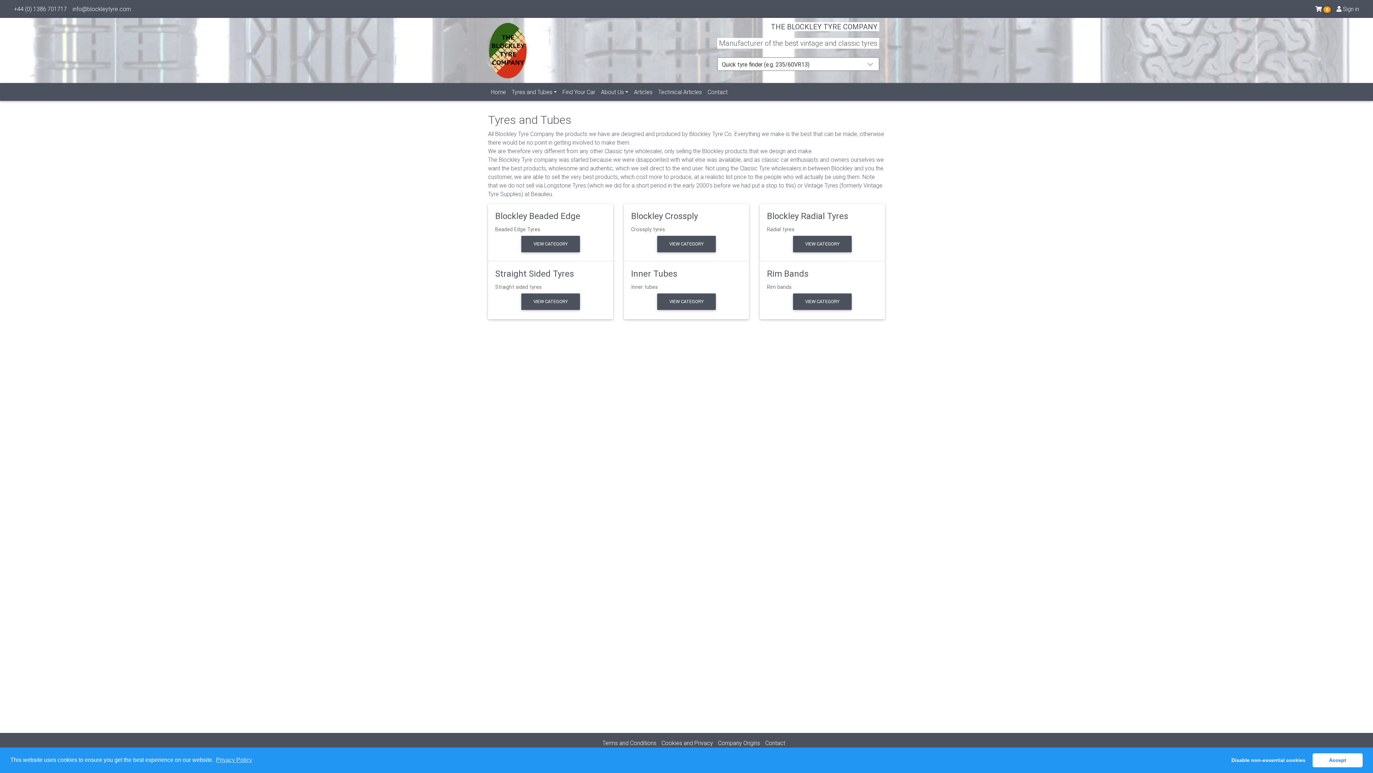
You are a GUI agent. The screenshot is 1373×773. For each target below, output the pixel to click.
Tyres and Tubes (532, 92)
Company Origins (739, 743)
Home (498, 92)
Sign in (1350, 9)
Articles (643, 92)
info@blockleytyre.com (102, 9)
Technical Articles (680, 92)
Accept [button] (1337, 760)
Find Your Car (578, 92)
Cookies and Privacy (687, 743)
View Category (550, 244)
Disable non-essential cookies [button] (1268, 760)
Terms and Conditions (629, 743)
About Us (612, 92)
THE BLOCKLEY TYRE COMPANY (824, 26)
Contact (718, 92)
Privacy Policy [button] (234, 760)
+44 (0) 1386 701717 (40, 9)
